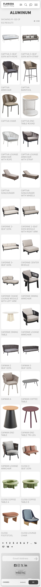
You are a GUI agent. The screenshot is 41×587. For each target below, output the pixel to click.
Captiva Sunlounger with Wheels (28, 193)
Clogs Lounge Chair (28, 534)
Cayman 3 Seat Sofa (26, 366)
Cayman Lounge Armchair (9, 467)
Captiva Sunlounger (8, 191)
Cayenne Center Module (30, 263)
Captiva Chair (8, 121)
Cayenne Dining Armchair (29, 297)
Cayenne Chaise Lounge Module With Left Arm (9, 298)
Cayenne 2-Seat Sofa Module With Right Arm (29, 229)
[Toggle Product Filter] (20, 5)
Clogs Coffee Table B (28, 500)
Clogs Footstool (7, 534)
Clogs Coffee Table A (8, 500)
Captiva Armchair (6, 88)
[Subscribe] (36, 559)
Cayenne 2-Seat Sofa (7, 227)
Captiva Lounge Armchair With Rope (9, 157)
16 (35, 542)
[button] (25, 4)
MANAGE (23, 582)
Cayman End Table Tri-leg (28, 434)
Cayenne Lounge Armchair (30, 333)
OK (33, 582)
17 (3, 546)
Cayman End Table (7, 434)
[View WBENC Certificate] (20, 573)
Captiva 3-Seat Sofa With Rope (9, 55)
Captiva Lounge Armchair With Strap (29, 157)
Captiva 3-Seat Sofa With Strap (29, 55)
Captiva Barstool (26, 88)
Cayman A (6, 399)
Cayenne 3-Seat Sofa (7, 263)
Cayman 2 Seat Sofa (6, 366)
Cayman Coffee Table (29, 400)
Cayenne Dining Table (9, 333)
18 (8, 546)
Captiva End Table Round (28, 122)
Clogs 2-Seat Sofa (26, 467)
